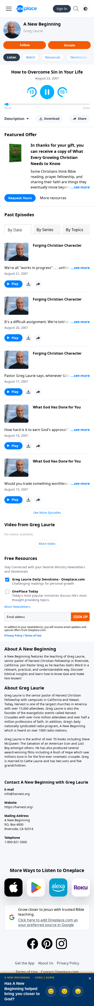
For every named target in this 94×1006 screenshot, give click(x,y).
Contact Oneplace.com (59, 971)
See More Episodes (47, 512)
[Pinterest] (47, 943)
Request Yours (20, 198)
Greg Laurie (33, 30)
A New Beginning (42, 24)
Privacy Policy (68, 963)
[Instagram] (61, 943)
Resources (52, 57)
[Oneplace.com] (26, 8)
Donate (69, 45)
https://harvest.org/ (18, 807)
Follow (25, 45)
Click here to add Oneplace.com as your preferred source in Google (48, 922)
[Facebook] (32, 943)
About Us (45, 963)
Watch (30, 57)
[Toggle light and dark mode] (85, 9)
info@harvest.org (17, 794)
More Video (47, 544)
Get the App (25, 963)
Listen (11, 57)
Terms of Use (26, 971)
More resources (53, 197)
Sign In (62, 9)
